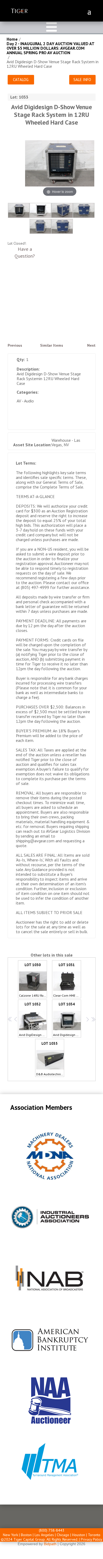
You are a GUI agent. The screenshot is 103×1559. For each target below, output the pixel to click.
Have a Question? (25, 252)
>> (93, 1019)
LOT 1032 (33, 1019)
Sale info (82, 79)
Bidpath (50, 1544)
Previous (15, 345)
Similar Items (51, 345)
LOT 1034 (67, 1019)
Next (91, 345)
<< (10, 1019)
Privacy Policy (91, 1539)
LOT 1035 (50, 1058)
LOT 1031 (67, 979)
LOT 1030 (33, 979)
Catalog (21, 79)
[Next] (83, 165)
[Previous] (36, 165)
